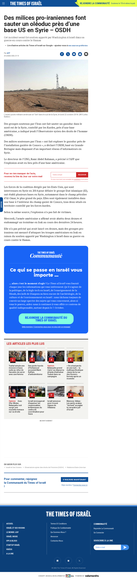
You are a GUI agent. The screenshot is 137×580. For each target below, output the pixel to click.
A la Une (10, 554)
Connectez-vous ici (80, 485)
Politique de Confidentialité (61, 528)
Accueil (9, 524)
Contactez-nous (57, 541)
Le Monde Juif (12, 532)
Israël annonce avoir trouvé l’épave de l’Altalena (53, 404)
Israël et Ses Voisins (14, 467)
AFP (8, 53)
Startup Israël (13, 545)
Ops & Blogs (11, 541)
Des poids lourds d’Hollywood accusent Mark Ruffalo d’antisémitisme (35, 370)
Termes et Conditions (59, 524)
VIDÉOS (9, 549)
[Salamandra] (92, 576)
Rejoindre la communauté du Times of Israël (46, 318)
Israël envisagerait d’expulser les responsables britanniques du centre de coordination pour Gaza (36, 407)
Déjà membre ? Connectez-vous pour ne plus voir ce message (46, 326)
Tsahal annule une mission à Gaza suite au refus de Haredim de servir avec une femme (17, 370)
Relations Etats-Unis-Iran (76, 467)
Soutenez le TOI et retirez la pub (123, 3)
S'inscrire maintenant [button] (74, 479)
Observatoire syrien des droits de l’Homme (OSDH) (44, 467)
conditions (77, 179)
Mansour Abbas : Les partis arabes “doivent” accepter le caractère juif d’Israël (75, 405)
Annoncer (54, 536)
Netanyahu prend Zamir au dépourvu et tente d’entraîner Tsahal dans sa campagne (55, 371)
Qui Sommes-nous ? (58, 532)
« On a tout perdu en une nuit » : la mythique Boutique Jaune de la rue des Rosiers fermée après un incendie (75, 372)
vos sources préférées (78, 46)
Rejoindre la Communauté (95, 3)
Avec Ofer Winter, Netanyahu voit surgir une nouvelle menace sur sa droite (16, 406)
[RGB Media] (70, 575)
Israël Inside (12, 536)
